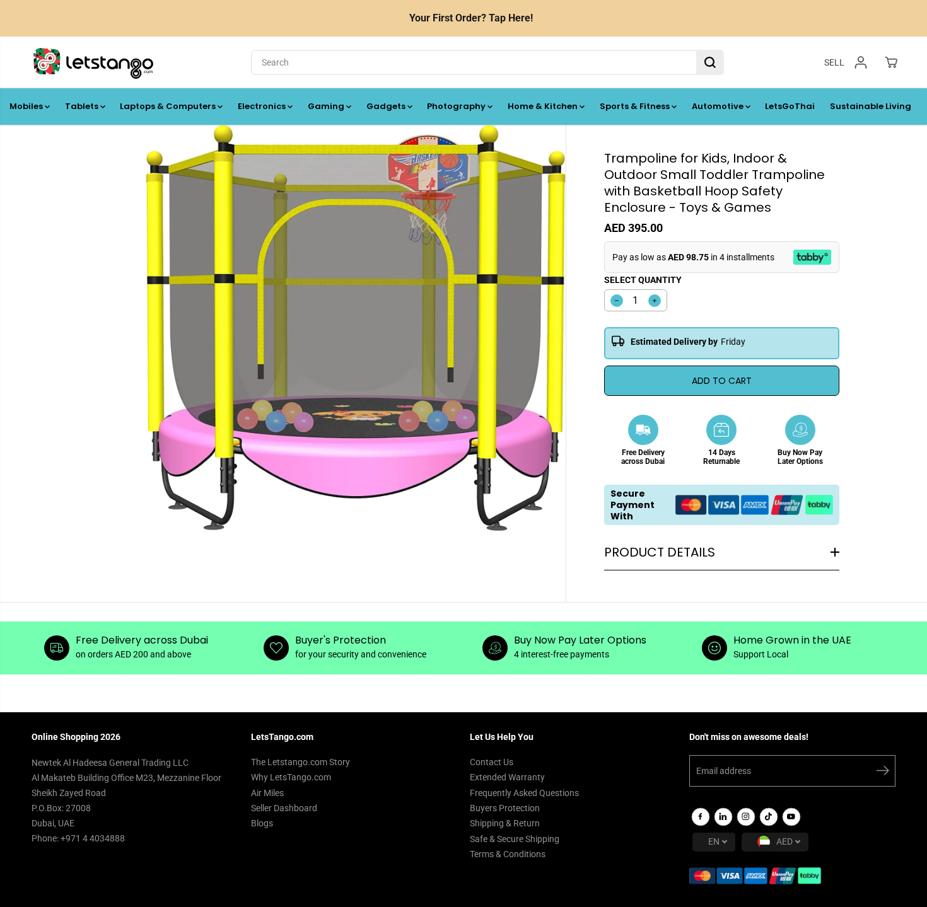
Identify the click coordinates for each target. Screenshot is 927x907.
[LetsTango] (93, 62)
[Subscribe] (883, 773)
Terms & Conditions (507, 854)
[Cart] (891, 62)
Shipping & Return (505, 823)
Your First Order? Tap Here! (471, 18)
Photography (457, 106)
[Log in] (861, 62)
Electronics (263, 106)
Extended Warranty (507, 777)
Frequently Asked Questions (524, 793)
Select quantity (643, 280)
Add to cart (722, 380)
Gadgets (386, 106)
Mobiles (27, 106)
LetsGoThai (790, 106)
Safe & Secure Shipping (514, 839)
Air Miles (267, 793)
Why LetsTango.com (291, 777)
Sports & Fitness (636, 106)
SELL (834, 62)
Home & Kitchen (544, 106)
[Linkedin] (723, 817)
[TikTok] (768, 817)
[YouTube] (791, 817)
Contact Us (491, 762)
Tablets (82, 106)
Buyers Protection (505, 808)
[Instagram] (746, 817)
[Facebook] (700, 817)
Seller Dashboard (284, 808)
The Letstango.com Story (300, 762)
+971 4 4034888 (93, 838)
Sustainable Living (870, 106)
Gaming (327, 106)
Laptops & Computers (169, 106)
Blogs (262, 823)
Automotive (718, 106)
